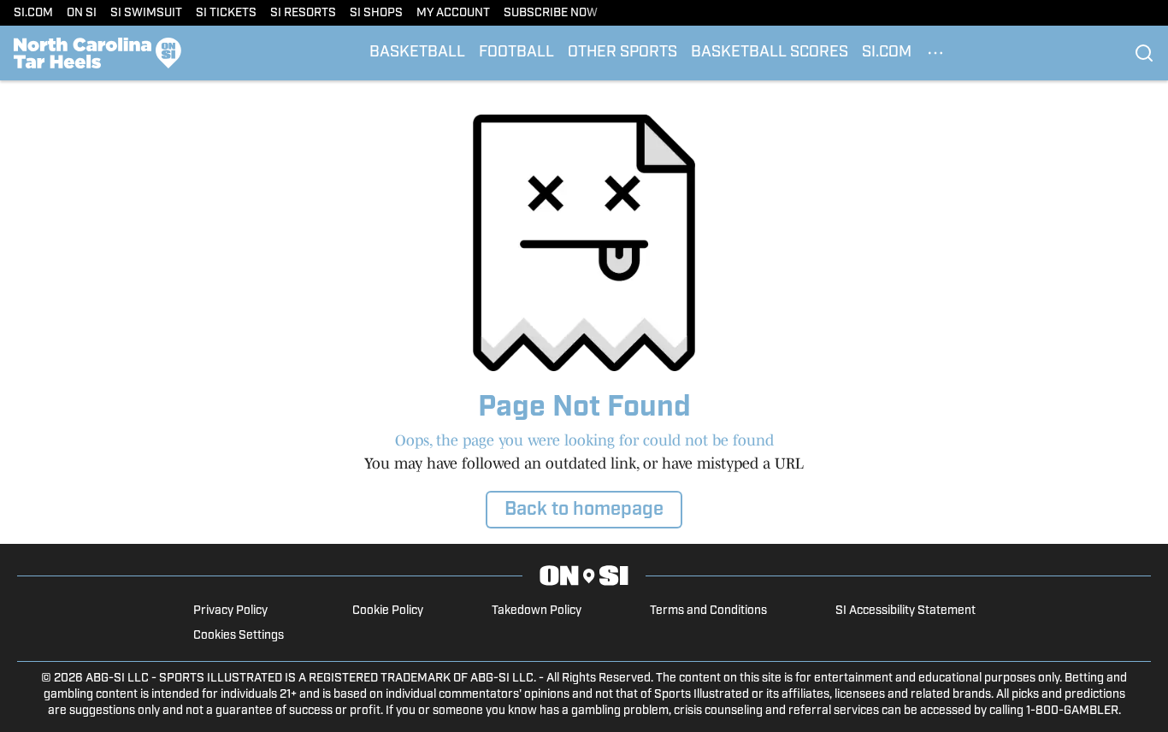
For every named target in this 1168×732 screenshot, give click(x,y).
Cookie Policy (387, 611)
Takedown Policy (536, 611)
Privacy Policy (230, 611)
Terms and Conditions (708, 611)
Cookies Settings (238, 635)
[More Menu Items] (935, 53)
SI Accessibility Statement (905, 611)
